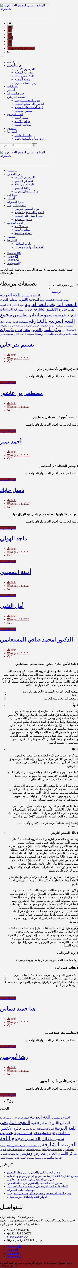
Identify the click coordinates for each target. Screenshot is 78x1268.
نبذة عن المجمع (24, 72)
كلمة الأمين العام (24, 75)
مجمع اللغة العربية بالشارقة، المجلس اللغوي (20, 1149)
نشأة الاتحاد (21, 117)
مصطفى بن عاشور (21, 393)
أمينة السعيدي (15, 572)
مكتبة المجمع (22, 79)
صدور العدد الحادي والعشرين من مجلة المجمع (34, 1182)
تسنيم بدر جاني (17, 345)
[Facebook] (20, 253)
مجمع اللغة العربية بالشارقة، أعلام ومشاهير (23, 1146)
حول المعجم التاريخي (27, 100)
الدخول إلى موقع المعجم (29, 103)
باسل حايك (12, 490)
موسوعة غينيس (6, 334)
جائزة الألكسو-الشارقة (50, 309)
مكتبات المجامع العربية (66, 334)
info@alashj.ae (19, 1236)
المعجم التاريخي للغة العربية (51, 304)
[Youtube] (18, 259)
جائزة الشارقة (15, 93)
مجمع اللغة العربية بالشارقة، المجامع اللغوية (45, 325)
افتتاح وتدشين (31, 295)
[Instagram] (20, 263)
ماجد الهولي (13, 538)
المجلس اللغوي (9, 299)
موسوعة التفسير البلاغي (24, 334)
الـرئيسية (12, 62)
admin (12, 354)
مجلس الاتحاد (22, 121)
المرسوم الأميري (25, 69)
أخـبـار (11, 89)
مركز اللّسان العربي (26, 82)
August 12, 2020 (19, 358)
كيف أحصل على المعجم (29, 107)
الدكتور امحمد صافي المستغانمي (36, 639)
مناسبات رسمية (44, 334)
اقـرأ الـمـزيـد (8, 382)
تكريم (71, 309)
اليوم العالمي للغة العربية (12, 305)
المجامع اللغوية (23, 124)
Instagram (13, 263)
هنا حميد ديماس (17, 1008)
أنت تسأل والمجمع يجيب (21, 48)
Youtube (12, 259)
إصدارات (12, 86)
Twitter (11, 256)
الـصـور (11, 128)
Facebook (13, 253)
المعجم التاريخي (16, 96)
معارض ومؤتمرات (15, 329)
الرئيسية (56, 291)
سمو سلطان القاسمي (32, 314)
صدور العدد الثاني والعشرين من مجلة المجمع (34, 1172)
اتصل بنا (12, 131)
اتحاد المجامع (15, 114)
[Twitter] (16, 256)
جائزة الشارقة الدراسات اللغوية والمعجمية (28, 1133)
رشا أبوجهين (14, 1057)
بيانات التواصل (23, 135)
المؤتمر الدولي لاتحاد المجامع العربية (54, 300)
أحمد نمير (11, 441)
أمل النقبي (12, 606)
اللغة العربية (11, 294)
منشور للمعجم (23, 110)
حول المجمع (14, 65)
